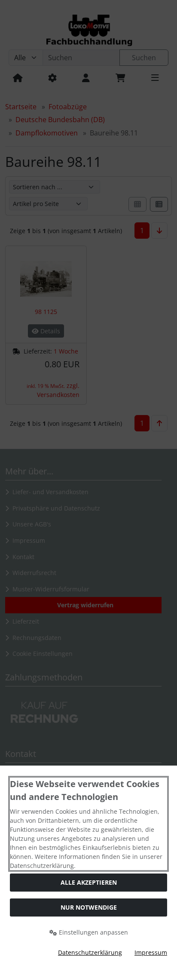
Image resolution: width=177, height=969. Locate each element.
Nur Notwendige (89, 907)
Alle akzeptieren (89, 882)
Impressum (150, 952)
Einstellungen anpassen (92, 932)
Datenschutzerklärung (90, 952)
